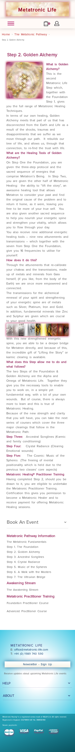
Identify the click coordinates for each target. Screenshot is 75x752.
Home (6, 34)
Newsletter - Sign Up (38, 664)
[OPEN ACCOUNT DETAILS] (56, 23)
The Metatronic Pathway (30, 34)
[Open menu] (10, 23)
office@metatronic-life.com (31, 649)
